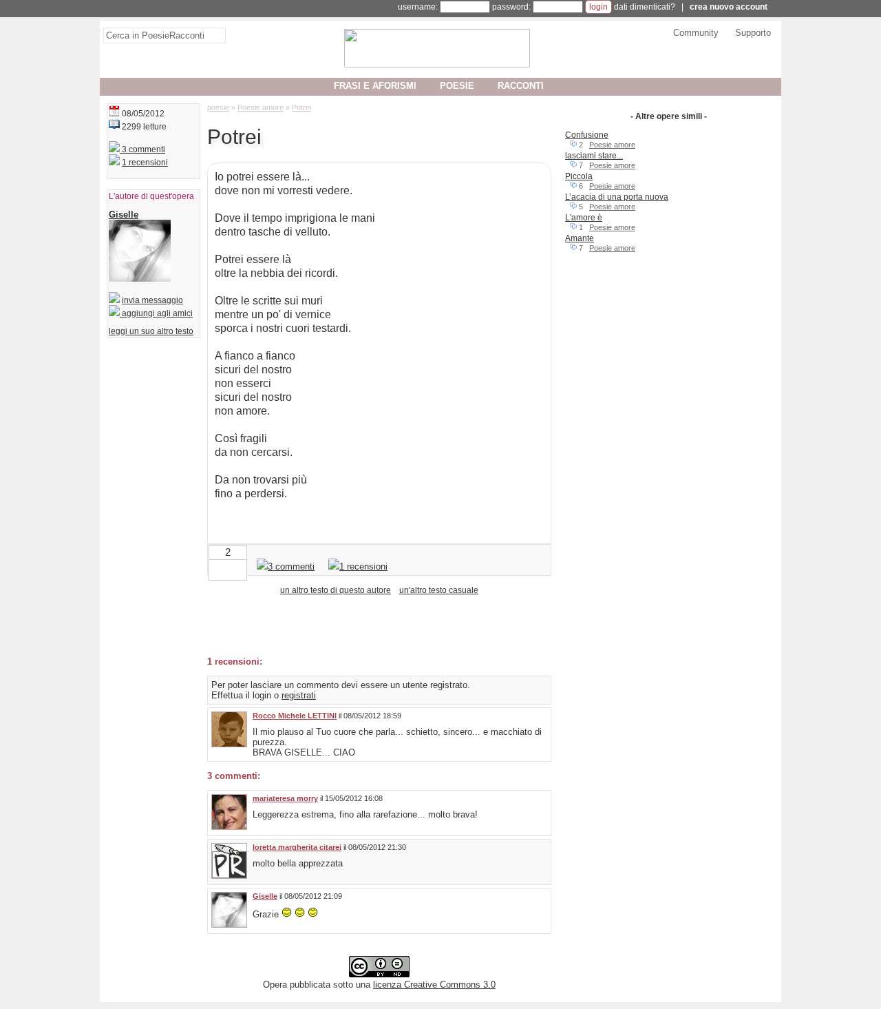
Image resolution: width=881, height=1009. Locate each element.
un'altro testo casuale (438, 590)
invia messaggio (152, 300)
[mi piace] (238, 568)
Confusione (586, 135)
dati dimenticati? (644, 7)
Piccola (579, 176)
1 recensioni (145, 162)
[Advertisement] (368, 624)
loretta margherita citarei (297, 847)
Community (696, 33)
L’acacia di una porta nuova (616, 197)
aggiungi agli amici (156, 313)
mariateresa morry (285, 798)
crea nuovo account (728, 7)
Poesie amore (612, 145)
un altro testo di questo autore (335, 590)
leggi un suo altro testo (151, 331)
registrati (299, 695)
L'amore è (583, 217)
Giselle (265, 896)
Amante (579, 238)
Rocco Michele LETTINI (295, 715)
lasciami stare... (594, 155)
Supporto (753, 33)
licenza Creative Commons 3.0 (434, 984)
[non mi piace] (216, 568)
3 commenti (142, 149)
